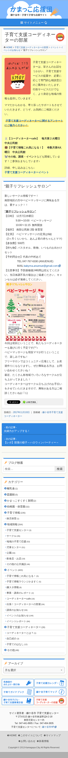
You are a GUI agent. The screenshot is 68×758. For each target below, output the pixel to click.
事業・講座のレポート (20, 592)
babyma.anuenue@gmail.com (41, 265)
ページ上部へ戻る (62, 752)
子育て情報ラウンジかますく (24, 581)
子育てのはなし (17, 644)
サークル (13, 535)
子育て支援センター (19, 530)
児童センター (16, 547)
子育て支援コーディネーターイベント (27, 172)
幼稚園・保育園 (18, 506)
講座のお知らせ (17, 610)
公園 (11, 552)
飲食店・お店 (16, 558)
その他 (13, 650)
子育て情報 (16, 512)
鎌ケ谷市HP (48, 727)
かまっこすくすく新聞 (21, 500)
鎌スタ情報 (14, 587)
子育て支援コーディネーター (26, 627)
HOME (13, 735)
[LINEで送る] (29, 402)
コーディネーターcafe (21, 598)
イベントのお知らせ (20, 615)
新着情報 (44, 741)
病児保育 (13, 518)
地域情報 (15, 524)
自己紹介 (13, 638)
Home (9, 47)
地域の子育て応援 (18, 541)
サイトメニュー (34, 22)
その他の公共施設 (18, 564)
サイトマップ (53, 735)
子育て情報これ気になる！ (23, 576)
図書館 (12, 494)
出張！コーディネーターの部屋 (25, 604)
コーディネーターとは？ (21, 633)
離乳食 (12, 488)
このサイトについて (31, 735)
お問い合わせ (28, 741)
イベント (15, 569)
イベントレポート (18, 621)
